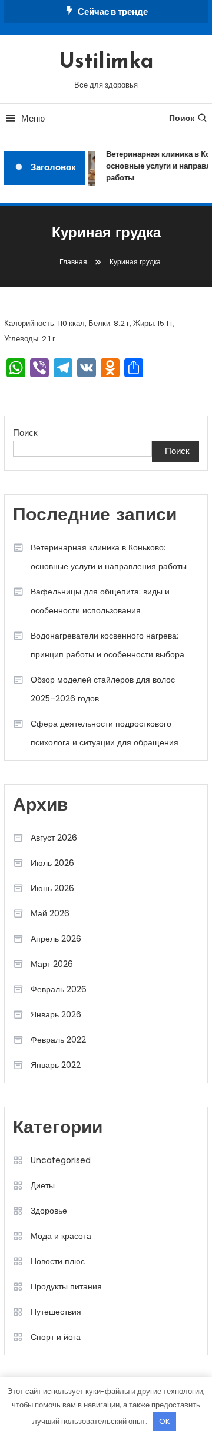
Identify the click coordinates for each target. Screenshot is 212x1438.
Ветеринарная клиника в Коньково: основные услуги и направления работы (109, 557)
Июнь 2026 (52, 888)
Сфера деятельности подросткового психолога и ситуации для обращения (104, 733)
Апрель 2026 (56, 939)
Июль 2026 (52, 863)
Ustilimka (106, 62)
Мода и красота (61, 1236)
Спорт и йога (56, 1337)
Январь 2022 (56, 1065)
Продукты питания (66, 1286)
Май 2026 (50, 913)
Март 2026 (52, 964)
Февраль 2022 (58, 1040)
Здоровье (49, 1211)
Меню (33, 118)
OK (164, 1421)
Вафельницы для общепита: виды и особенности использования (100, 601)
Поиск (181, 118)
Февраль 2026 (59, 989)
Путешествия (56, 1312)
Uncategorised (61, 1160)
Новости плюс (58, 1261)
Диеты (43, 1185)
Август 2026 (54, 838)
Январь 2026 (56, 1014)
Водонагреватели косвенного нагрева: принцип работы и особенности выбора (107, 645)
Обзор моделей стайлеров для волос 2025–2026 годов (103, 689)
